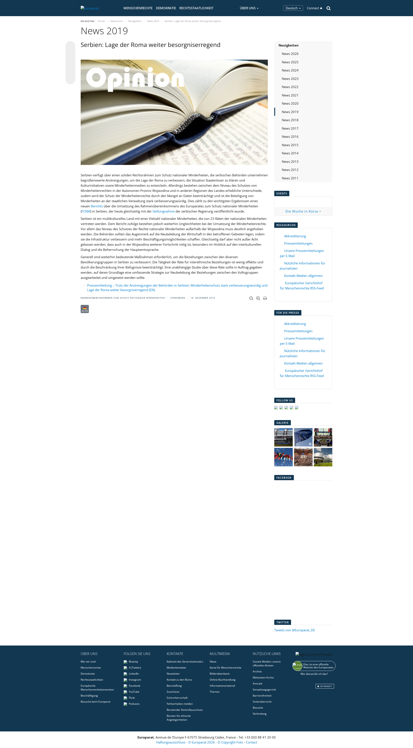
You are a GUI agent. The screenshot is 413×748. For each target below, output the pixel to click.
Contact (251, 742)
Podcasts (134, 704)
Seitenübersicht (262, 701)
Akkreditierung (295, 236)
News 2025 (290, 62)
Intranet (325, 686)
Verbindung (260, 713)
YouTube (133, 692)
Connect (313, 8)
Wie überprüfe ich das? (314, 674)
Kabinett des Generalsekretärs (185, 661)
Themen (215, 692)
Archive (257, 671)
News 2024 (290, 70)
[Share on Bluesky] (70, 46)
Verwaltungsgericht (264, 689)
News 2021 (290, 95)
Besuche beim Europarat (95, 701)
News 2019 (290, 112)
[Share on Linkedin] (70, 71)
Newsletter (173, 673)
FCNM (86, 211)
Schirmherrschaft (177, 698)
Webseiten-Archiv (263, 677)
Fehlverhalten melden (180, 704)
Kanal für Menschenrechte (225, 667)
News (213, 661)
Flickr (131, 698)
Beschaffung (174, 685)
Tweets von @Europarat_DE (294, 630)
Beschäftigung (89, 695)
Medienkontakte (176, 667)
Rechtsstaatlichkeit (196, 8)
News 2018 (290, 120)
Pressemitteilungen (298, 243)
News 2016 (290, 136)
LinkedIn (133, 673)
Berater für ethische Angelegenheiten (179, 718)
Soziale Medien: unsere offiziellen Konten (267, 663)
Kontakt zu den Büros (179, 679)
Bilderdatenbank (220, 673)
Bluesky (133, 661)
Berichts (97, 206)
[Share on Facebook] (70, 63)
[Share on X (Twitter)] (70, 54)
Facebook (134, 685)
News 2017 (290, 128)
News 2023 (290, 78)
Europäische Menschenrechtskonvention (97, 687)
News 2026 (290, 53)
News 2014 (290, 153)
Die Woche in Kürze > (303, 211)
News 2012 (290, 170)
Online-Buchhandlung (223, 679)
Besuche (258, 707)
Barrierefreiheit (262, 695)
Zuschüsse (173, 692)
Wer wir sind (88, 661)
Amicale (257, 683)
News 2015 (290, 145)
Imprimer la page (265, 297)
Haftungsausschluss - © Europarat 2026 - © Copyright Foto (200, 742)
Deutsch (292, 8)
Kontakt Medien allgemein (303, 275)
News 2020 (290, 103)
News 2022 (290, 87)
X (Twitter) (134, 667)
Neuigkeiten (289, 45)
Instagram (134, 679)
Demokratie (166, 8)
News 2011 (290, 178)
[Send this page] (70, 79)
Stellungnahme (164, 211)
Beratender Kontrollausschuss (185, 710)
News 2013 (290, 161)
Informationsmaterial (222, 685)
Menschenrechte (138, 8)
